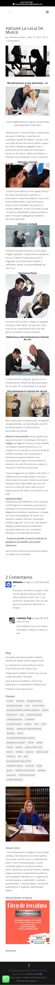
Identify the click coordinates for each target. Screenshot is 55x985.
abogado (20, 701)
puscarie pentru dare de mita (19, 761)
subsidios (42, 770)
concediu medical (14, 724)
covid (43, 724)
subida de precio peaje (25, 770)
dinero (20, 733)
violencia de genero (27, 775)
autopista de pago (14, 705)
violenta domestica (15, 779)
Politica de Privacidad (34, 977)
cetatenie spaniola (34, 715)
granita (39, 742)
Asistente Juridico (17, 37)
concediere (29, 719)
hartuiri (10, 747)
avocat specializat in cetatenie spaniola (23, 710)
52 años (10, 701)
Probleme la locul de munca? (19, 689)
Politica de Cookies (26, 980)
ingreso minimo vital (33, 747)
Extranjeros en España (16, 742)
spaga (39, 765)
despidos (11, 733)
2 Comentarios (13, 40)
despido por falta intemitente (29, 728)
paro (26, 756)
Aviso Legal (14, 977)
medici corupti (42, 752)
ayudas (45, 710)
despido (10, 728)
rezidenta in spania (15, 765)
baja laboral (12, 715)
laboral (10, 752)
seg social (30, 765)
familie (31, 742)
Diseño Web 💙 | (34, 974)
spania (9, 770)
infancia (19, 747)
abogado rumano (34, 701)
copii (36, 724)
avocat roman (38, 705)
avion (27, 705)
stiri (44, 37)
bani (21, 715)
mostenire (11, 756)
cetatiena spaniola (14, 719)
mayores (29, 752)
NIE (19, 756)
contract (27, 724)
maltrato (19, 752)
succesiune (11, 775)
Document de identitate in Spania (20, 738)
